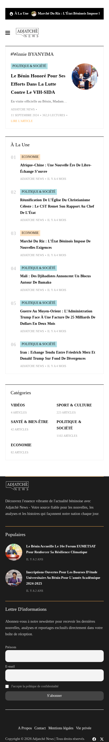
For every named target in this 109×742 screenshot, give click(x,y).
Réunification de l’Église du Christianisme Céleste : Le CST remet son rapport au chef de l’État (57, 206)
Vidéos (18, 405)
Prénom (10, 647)
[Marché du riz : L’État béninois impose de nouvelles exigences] (34, 13)
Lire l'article (22, 121)
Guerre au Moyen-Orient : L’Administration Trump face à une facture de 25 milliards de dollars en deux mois (57, 317)
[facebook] (94, 739)
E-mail (10, 666)
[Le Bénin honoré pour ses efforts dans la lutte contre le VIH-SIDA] (85, 76)
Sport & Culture (74, 405)
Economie (30, 157)
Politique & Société (29, 66)
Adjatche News (23, 109)
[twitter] (102, 739)
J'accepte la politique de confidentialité (34, 686)
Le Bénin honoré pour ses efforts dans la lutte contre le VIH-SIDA (38, 84)
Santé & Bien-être (29, 422)
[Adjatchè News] (27, 32)
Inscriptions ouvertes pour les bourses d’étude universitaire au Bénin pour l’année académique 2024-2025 (63, 577)
